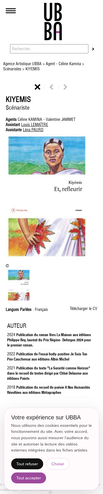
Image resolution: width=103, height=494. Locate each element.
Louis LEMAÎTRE (34, 124)
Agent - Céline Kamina (63, 63)
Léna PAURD (33, 129)
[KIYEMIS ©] (18, 299)
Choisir (58, 464)
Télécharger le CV (83, 308)
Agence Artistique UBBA (23, 63)
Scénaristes (12, 68)
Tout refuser (27, 464)
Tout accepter (28, 478)
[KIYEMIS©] (51, 197)
